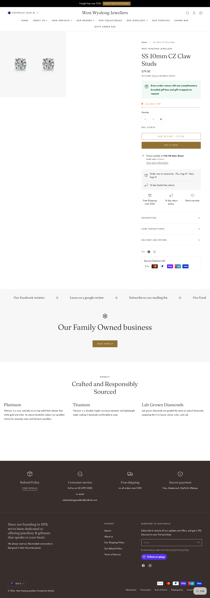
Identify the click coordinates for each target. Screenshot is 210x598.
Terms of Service (112, 554)
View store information (157, 162)
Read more (103, 343)
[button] (187, 13)
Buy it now (171, 145)
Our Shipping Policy (114, 542)
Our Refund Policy (113, 548)
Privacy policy (145, 589)
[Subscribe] (198, 542)
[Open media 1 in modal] (60, 37)
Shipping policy (177, 589)
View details (30, 488)
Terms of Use (171, 550)
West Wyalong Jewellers (26, 590)
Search (107, 530)
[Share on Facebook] (148, 251)
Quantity (145, 112)
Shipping (155, 76)
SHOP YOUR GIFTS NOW (116, 3)
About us (108, 536)
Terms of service (161, 589)
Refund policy (131, 589)
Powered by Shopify (45, 590)
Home (144, 42)
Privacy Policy (183, 550)
